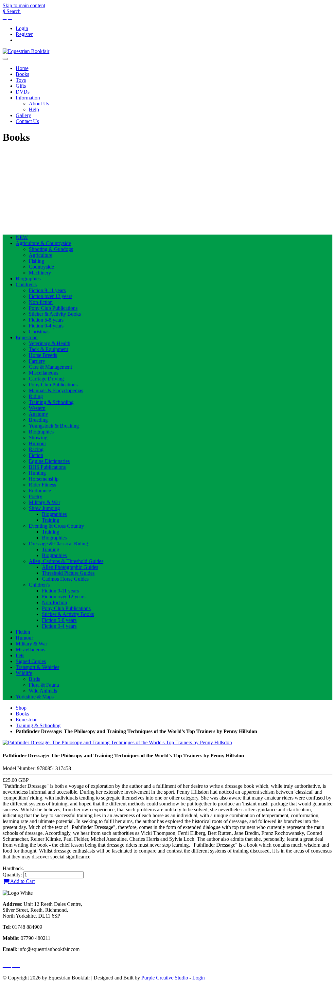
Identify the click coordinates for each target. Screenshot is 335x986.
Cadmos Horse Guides (65, 579)
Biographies (28, 278)
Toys (21, 80)
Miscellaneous (43, 373)
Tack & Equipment (48, 349)
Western (37, 408)
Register (24, 34)
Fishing (36, 261)
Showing (38, 437)
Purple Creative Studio (164, 977)
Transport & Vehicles (37, 667)
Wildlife (24, 673)
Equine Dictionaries (49, 461)
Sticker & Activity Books (55, 314)
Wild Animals (43, 691)
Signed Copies (31, 661)
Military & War (44, 502)
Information (28, 97)
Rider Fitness (42, 484)
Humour (37, 443)
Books (22, 74)
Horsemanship (44, 479)
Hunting (37, 473)
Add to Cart (22, 881)
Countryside (41, 267)
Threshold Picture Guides (68, 573)
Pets (20, 655)
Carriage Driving (46, 378)
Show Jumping (44, 508)
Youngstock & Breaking (54, 426)
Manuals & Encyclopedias (56, 390)
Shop (21, 708)
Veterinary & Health (49, 343)
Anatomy (38, 414)
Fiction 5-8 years (46, 320)
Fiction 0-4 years (46, 325)
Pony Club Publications (53, 308)
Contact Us (27, 121)
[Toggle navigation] (5, 59)
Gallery (23, 115)
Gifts (21, 86)
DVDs (22, 92)
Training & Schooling (51, 402)
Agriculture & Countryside (43, 243)
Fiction (36, 455)
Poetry (35, 496)
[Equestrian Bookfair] (26, 51)
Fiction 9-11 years (47, 290)
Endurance (40, 490)
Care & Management (50, 367)
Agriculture (40, 255)
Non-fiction (41, 302)
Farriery (37, 361)
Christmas (39, 331)
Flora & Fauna (44, 685)
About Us (39, 103)
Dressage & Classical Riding (58, 543)
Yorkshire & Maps (35, 696)
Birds (34, 679)
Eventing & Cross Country (56, 526)
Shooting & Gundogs (51, 249)
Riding (36, 396)
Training (50, 520)
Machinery (40, 272)
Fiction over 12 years (50, 296)
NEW (22, 237)
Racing (36, 449)
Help (34, 109)
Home (22, 68)
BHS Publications (47, 467)
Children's (26, 284)
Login (22, 28)
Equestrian (27, 337)
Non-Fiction (54, 602)
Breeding (38, 420)
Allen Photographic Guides (70, 567)
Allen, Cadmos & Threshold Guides (66, 561)
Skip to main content (24, 5)
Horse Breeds (43, 355)
